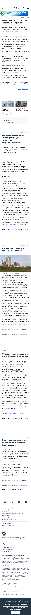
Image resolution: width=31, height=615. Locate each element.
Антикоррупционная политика (9, 588)
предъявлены (22, 377)
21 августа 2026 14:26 (24, 351)
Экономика (4, 17)
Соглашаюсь (15, 612)
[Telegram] (12, 502)
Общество (4, 245)
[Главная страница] (16, 8)
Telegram (25, 89)
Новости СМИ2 (8, 120)
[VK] (5, 502)
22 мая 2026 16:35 (25, 437)
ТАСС (15, 458)
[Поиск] (2, 8)
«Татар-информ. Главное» (14, 84)
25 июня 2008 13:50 (25, 17)
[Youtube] (26, 502)
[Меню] (28, 8)
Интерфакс (18, 50)
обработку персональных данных (12, 606)
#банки (4, 489)
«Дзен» (19, 89)
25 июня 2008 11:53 (25, 132)
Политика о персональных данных (10, 586)
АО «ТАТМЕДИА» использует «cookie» (10, 591)
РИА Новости (16, 369)
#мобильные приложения (9, 422)
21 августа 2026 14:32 (24, 245)
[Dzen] (19, 502)
